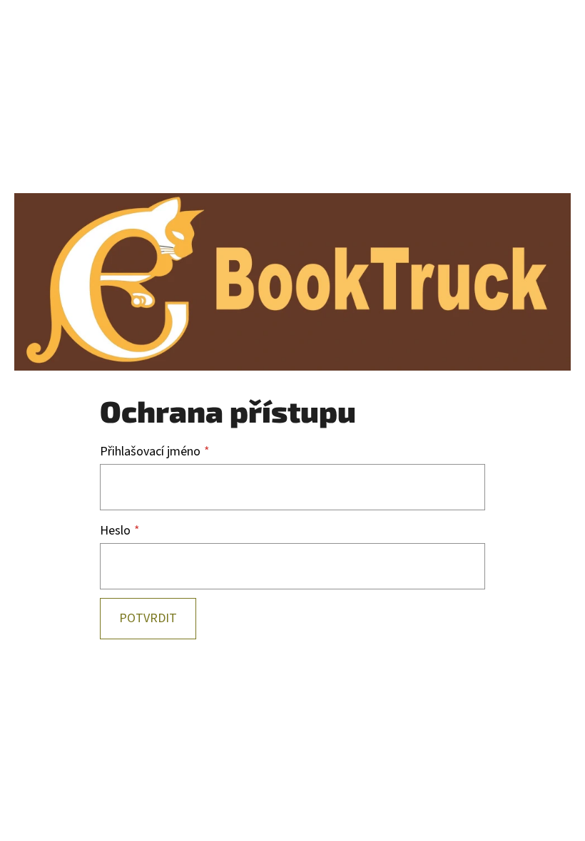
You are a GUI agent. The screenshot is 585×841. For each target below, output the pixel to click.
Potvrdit (148, 618)
